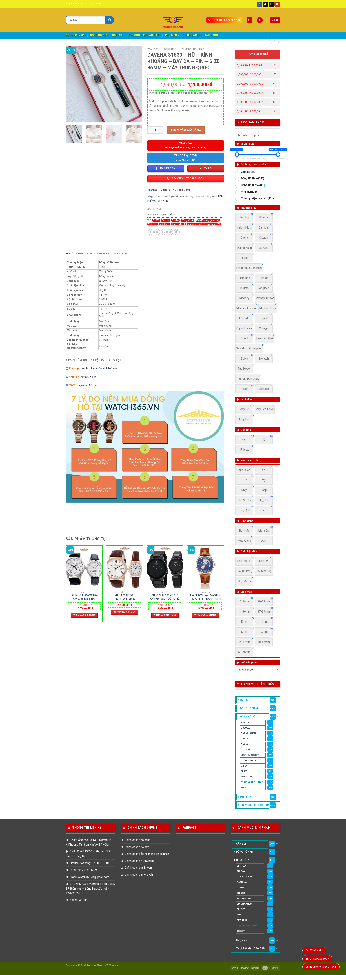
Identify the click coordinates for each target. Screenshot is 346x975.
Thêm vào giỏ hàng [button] (84, 615)
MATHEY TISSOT (250, 755)
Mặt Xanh (164, 224)
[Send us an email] (271, 4)
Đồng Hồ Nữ (98, 35)
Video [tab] (79, 253)
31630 (156, 220)
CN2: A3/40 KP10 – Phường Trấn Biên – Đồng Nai (88, 854)
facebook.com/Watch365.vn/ (99, 368)
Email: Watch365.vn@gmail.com (89, 877)
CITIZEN (245, 749)
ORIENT (245, 765)
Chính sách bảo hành (137, 840)
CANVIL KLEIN (248, 733)
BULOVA (245, 727)
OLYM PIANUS (248, 760)
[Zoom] (70, 117)
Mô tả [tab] (69, 253)
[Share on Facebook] (151, 232)
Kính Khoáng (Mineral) (207, 220)
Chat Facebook (319, 958)
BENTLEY (246, 722)
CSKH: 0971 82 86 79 (83, 870)
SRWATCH (246, 776)
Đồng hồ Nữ (187, 220)
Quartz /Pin (177, 224)
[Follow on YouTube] (277, 4)
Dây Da (175, 220)
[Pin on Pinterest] (170, 232)
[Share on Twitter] (157, 232)
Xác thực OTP (78, 900)
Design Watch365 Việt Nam (103, 965)
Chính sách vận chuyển (139, 874)
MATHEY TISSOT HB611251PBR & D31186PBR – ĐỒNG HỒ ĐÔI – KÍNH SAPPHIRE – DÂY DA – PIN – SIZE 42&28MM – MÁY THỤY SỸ (124, 597)
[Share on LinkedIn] (177, 232)
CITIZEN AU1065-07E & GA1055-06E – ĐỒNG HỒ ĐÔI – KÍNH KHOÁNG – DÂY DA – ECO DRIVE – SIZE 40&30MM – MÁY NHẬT (165, 597)
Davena (165, 220)
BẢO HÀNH (211, 35)
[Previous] (72, 84)
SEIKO (244, 771)
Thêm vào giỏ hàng (186, 130)
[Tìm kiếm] (249, 20)
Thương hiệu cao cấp (144, 35)
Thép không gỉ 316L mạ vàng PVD (203, 224)
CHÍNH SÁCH (191, 35)
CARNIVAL (246, 738)
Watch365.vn (88, 377)
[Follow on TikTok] (265, 4)
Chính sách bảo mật (137, 847)
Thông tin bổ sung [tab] (97, 253)
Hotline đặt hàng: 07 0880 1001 (89, 863)
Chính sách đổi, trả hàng (139, 861)
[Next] (136, 84)
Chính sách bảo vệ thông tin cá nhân (147, 854)
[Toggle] (278, 700)
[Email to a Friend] (164, 232)
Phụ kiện (171, 35)
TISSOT (245, 787)
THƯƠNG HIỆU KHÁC (252, 782)
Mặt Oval (152, 224)
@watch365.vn (88, 385)
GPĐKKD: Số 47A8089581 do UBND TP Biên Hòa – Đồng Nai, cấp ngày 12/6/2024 (90, 888)
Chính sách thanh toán (138, 867)
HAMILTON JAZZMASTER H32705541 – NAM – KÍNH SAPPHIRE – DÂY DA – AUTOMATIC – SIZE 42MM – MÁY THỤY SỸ (205, 597)
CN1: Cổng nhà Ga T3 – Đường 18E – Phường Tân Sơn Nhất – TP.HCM (89, 842)
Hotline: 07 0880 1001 (322, 966)
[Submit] (110, 20)
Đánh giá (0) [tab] (119, 253)
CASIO (244, 744)
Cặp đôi (117, 35)
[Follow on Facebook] (259, 4)
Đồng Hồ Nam (75, 35)
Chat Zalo (316, 950)
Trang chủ (154, 49)
